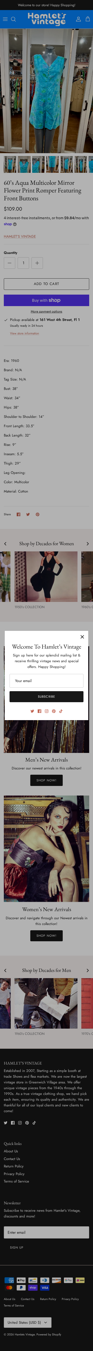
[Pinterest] (54, 711)
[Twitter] (32, 711)
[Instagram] (46, 711)
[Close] (82, 637)
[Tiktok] (61, 711)
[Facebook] (39, 711)
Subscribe (46, 696)
